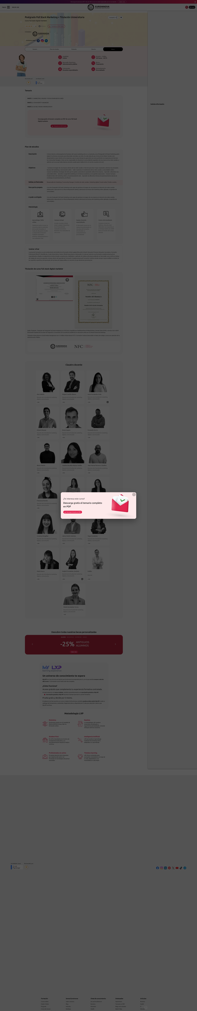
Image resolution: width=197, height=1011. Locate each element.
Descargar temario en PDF (73, 512)
